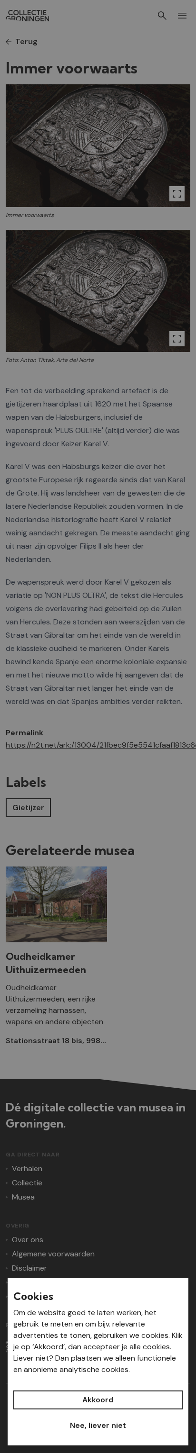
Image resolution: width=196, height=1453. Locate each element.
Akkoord (98, 1400)
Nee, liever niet (98, 1425)
